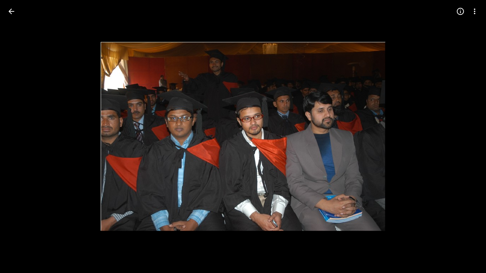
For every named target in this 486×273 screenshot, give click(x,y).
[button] (20, 136)
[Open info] (460, 11)
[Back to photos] (11, 11)
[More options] (474, 11)
